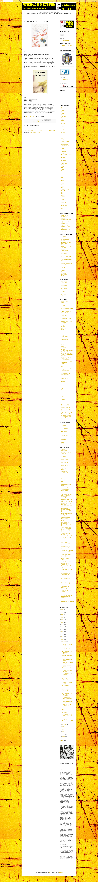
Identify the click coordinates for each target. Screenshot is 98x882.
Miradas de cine (64, 372)
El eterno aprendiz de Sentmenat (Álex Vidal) (65, 509)
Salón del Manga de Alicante (66, 412)
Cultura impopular (64, 428)
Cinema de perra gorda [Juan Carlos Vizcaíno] (67, 351)
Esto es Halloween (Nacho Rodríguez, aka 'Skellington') (66, 528)
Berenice (63, 123)
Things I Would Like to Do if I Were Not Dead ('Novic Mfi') (66, 593)
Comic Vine (63, 425)
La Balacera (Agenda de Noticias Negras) (66, 312)
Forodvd (62, 395)
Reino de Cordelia (64, 156)
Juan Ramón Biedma (65, 463)
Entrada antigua (52, 130)
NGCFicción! (63, 147)
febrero (63, 736)
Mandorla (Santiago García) (66, 263)
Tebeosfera (63, 268)
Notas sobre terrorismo (65, 441)
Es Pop (62, 130)
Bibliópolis (63, 335)
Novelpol (63, 323)
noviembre (64, 642)
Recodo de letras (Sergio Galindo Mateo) (66, 580)
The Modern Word (64, 339)
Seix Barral (63, 164)
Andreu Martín (64, 450)
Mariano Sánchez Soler (65, 465)
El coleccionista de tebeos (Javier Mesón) (66, 243)
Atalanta (62, 120)
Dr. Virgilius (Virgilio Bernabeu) (67, 501)
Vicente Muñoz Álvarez (65, 472)
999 (62, 481)
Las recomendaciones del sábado (34, 121)
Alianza (62, 111)
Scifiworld (63, 381)
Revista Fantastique (65, 380)
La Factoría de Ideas (65, 141)
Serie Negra (63, 329)
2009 (62, 638)
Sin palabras (64, 712)
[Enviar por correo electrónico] (44, 120)
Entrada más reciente (29, 130)
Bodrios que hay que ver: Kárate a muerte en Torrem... (67, 652)
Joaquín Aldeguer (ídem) (66, 546)
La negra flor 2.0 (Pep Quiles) (67, 550)
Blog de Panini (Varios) (65, 228)
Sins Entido (63, 206)
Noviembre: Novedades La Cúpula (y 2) (67, 719)
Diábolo (62, 183)
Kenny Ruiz (63, 287)
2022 (62, 616)
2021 (62, 617)
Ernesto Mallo (64, 456)
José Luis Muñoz (64, 462)
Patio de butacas (64, 378)
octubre (64, 722)
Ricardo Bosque (64, 471)
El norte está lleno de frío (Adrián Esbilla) (66, 515)
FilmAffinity (63, 363)
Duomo (62, 129)
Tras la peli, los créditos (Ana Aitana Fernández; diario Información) (66, 596)
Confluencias (63, 128)
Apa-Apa (63, 179)
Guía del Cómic (64, 255)
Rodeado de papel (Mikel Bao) (67, 582)
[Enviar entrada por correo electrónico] (42, 120)
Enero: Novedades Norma (67, 655)
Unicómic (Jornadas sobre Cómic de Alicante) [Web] (66, 418)
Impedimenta (63, 139)
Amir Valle (63, 449)
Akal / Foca (63, 108)
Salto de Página (64, 163)
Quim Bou (63, 291)
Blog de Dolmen (64, 218)
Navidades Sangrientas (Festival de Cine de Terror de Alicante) (67, 409)
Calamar (62, 125)
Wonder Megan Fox (66, 700)
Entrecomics (63, 249)
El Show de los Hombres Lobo (67, 246)
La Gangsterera (64, 313)
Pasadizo (63, 442)
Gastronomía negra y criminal (67, 308)
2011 (62, 634)
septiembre (64, 724)
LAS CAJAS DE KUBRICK (66, 46)
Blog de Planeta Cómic (65, 229)
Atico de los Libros (64, 122)
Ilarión (62, 136)
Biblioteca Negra (64, 301)
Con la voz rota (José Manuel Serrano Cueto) (67, 488)
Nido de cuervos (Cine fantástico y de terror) (65, 374)
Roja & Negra (63, 326)
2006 (62, 741)
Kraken (62, 193)
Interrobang (63, 310)
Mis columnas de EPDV (65, 79)
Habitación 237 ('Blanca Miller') (67, 535)
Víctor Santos (63, 295)
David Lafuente (64, 281)
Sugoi (62, 208)
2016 (62, 626)
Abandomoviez (64, 344)
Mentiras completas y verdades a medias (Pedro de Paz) (67, 561)
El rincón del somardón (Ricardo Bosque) (65, 518)
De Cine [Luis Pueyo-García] (66, 353)
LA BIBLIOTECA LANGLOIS (66, 45)
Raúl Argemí (63, 469)
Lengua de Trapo (64, 142)
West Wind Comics (64, 209)
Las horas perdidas (65, 370)
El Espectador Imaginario (66, 359)
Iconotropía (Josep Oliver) (66, 256)
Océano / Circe (64, 150)
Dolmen (62, 186)
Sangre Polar (63, 328)
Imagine (62, 138)
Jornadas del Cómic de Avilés (67, 407)
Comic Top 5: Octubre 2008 (67, 720)
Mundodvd (63, 398)
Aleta (62, 177)
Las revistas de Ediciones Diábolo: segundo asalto (67, 677)
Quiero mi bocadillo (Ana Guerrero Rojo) (66, 576)
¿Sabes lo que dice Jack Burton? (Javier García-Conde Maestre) (67, 479)
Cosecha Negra (64, 305)
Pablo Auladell (64, 288)
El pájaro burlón (64, 431)
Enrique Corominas (65, 284)
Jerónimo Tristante (64, 459)
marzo (63, 734)
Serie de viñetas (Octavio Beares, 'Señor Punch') (66, 265)
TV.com (62, 389)
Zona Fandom (64, 443)
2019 (62, 621)
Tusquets (63, 170)
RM (61, 159)
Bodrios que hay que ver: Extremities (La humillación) (67, 694)
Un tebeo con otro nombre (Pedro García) (66, 274)
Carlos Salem (63, 453)
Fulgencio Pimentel (65, 189)
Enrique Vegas (64, 285)
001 (62, 176)
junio (63, 729)
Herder (62, 135)
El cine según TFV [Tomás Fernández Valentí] (66, 358)
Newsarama (63, 439)
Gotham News (64, 253)
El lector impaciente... (65, 244)
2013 (62, 631)
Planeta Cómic (64, 201)
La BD (62, 258)
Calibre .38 (63, 304)
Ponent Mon (63, 202)
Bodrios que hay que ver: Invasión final (67, 674)
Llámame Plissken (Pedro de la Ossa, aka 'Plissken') (67, 556)
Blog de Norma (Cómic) (65, 225)
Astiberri (62, 180)
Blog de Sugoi (64, 231)
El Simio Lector (64, 338)
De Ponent (63, 181)
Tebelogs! (63, 267)
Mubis (62, 396)
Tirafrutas (63, 270)
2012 (62, 632)
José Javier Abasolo (65, 461)
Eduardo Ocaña (64, 282)
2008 (62, 639)
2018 (62, 622)
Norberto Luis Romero (65, 466)
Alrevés (62, 117)
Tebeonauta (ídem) (65, 588)
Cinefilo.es (63, 349)
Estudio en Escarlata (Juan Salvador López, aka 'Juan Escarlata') (66, 530)
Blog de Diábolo (64, 216)
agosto (63, 726)
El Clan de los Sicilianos (66, 307)
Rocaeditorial (63, 160)
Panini (62, 199)
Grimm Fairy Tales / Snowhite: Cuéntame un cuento (67, 690)
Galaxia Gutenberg (65, 133)
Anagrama (63, 119)
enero (63, 738)
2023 (62, 614)
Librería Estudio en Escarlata (66, 316)
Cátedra (62, 126)
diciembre (64, 641)
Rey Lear (63, 157)
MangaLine (63, 196)
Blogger (60, 872)
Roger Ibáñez (63, 294)
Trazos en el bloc (64, 271)
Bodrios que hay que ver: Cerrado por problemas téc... (67, 715)
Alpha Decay (63, 116)
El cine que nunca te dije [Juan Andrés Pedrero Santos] (67, 355)
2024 (62, 612)
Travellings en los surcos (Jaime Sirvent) (66, 599)
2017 (62, 624)
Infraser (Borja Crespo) (65, 542)
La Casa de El (64, 261)
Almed (62, 113)
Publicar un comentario (30, 128)
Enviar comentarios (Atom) (35, 132)
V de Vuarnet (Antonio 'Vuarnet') (67, 601)
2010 (62, 636)
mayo (63, 731)
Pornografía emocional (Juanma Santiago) (65, 574)
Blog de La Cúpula (64, 223)
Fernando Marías (64, 458)
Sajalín (62, 161)
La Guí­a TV (63, 388)
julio (63, 727)
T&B (62, 167)
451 (62, 107)
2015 (62, 627)
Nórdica (62, 148)
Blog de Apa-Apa (64, 215)
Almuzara (63, 114)
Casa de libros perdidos (65, 336)
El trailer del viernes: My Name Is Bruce (67, 705)
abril (63, 733)
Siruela (62, 166)
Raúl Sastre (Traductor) (65, 578)
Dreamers (63, 240)
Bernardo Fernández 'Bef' (66, 452)
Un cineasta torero (65, 685)
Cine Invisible (63, 347)
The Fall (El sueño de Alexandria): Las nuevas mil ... (67, 679)
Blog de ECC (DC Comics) (66, 219)
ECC (62, 187)
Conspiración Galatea (65, 427)
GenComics (63, 252)
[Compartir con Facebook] (48, 120)
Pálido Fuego (63, 151)
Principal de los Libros (65, 153)
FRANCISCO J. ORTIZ (64, 40)
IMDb (62, 366)
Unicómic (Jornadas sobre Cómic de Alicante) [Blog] (66, 416)
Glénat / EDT (63, 190)
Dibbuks (62, 184)
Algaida (62, 110)
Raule (62, 292)
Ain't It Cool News (64, 424)
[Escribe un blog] (46, 120)
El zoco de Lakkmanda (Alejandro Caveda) (65, 523)
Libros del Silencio (64, 144)
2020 (62, 619)
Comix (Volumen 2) (65, 239)
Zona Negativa (64, 275)
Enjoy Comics (64, 247)
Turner (62, 169)
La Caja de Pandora (65, 435)
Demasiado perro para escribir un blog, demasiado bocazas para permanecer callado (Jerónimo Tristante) (67, 496)
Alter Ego (63, 483)
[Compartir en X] (47, 120)
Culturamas (63, 430)
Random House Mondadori (66, 154)
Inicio (41, 130)
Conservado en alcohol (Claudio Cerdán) (65, 490)
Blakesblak (63, 302)
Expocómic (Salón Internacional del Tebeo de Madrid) (67, 405)
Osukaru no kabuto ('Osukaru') (67, 569)
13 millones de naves (65, 237)
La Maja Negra (64, 315)
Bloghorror (63, 346)
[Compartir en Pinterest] (50, 120)
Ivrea (62, 192)
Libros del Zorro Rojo (65, 145)
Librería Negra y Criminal (66, 318)
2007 (62, 740)
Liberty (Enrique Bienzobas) (66, 554)
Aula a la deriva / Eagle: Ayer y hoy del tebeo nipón (67, 698)
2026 (62, 609)
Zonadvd (63, 399)
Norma (62, 198)
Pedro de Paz (63, 468)
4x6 (50, 872)
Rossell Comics (64, 205)
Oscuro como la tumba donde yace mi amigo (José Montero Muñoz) (67, 566)
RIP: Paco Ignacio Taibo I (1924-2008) (67, 687)
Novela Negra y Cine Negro (66, 319)
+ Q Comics (63, 236)
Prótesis (62, 325)
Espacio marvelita (64, 250)
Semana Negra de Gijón (66, 413)
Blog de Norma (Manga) (66, 226)
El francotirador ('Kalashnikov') (67, 513)
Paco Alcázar (63, 290)
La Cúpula (63, 195)
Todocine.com (64, 383)
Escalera (63, 132)
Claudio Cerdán (64, 455)
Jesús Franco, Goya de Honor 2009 (66, 668)
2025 (62, 611)
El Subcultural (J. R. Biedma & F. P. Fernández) (67, 433)
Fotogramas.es (64, 365)
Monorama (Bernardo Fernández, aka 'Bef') (65, 564)
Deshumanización (65, 647)
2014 (62, 629)
